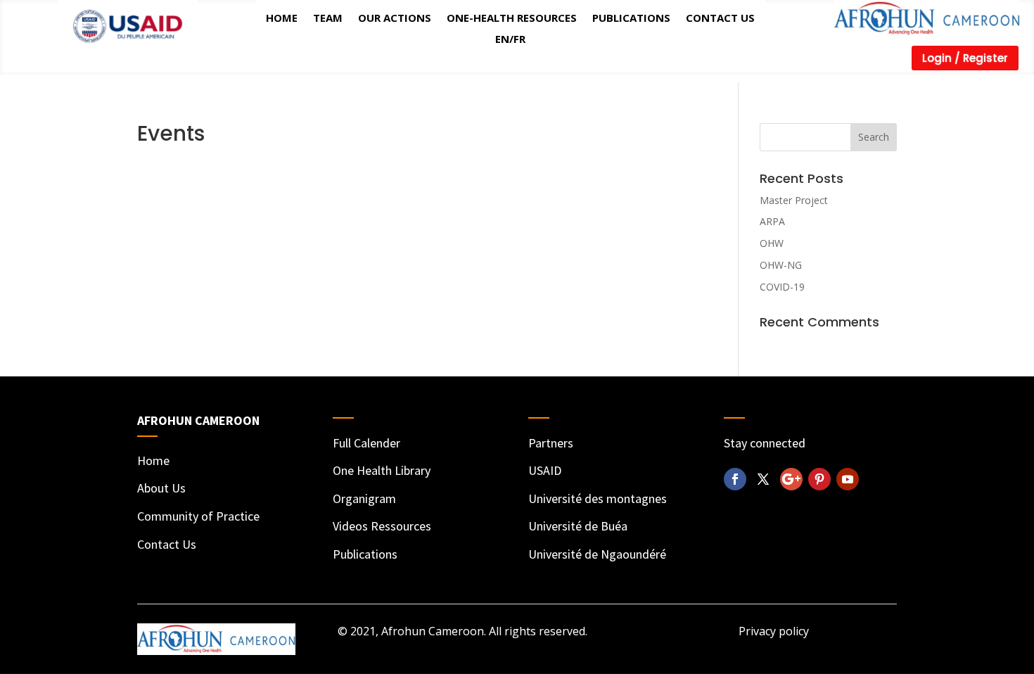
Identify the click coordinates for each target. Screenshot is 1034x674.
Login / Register (965, 58)
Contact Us (166, 544)
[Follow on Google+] (791, 479)
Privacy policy (774, 631)
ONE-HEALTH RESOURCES (512, 17)
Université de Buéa (577, 526)
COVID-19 (782, 286)
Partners (550, 443)
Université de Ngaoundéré (597, 554)
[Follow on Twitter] (763, 479)
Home (153, 460)
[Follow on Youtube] (847, 479)
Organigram (364, 498)
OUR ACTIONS (394, 17)
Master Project (794, 200)
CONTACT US (720, 17)
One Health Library (381, 470)
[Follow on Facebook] (735, 479)
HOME (282, 17)
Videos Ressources (382, 526)
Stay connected (764, 443)
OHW (772, 243)
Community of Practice (198, 516)
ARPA (772, 221)
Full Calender (366, 443)
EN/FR (510, 38)
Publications (365, 554)
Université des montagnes (597, 498)
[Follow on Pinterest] (819, 479)
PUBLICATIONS (631, 17)
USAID (544, 470)
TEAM (328, 17)
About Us (161, 488)
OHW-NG (781, 265)
